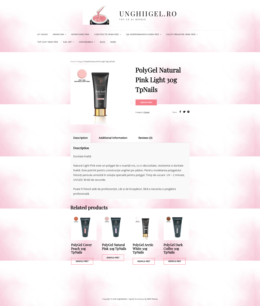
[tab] (82, 138)
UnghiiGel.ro (148, 13)
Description (80, 138)
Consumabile (86, 42)
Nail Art (67, 42)
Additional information (113, 138)
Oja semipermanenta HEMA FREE (142, 34)
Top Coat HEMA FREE (47, 42)
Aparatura (58, 34)
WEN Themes (152, 299)
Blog (102, 42)
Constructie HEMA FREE (106, 34)
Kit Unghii (42, 34)
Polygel (80, 61)
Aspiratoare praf (80, 34)
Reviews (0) (145, 138)
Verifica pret (146, 102)
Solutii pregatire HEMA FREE (181, 34)
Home (113, 42)
